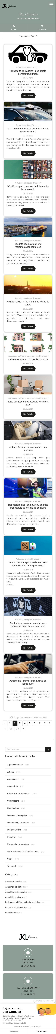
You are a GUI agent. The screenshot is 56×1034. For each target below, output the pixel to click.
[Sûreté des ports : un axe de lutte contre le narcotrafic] (28, 169)
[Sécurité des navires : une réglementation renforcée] (28, 227)
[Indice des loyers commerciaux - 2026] (28, 342)
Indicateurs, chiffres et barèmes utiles (22, 902)
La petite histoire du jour (16, 907)
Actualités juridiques (14, 887)
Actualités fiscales (13, 881)
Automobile (12, 786)
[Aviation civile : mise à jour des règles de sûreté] (28, 284)
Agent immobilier (15, 764)
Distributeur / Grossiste (18, 822)
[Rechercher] (48, 749)
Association (12, 779)
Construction (13, 808)
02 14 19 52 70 (28, 994)
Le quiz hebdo (11, 912)
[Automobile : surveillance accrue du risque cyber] (28, 664)
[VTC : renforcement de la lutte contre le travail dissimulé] (28, 111)
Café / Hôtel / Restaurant (18, 793)
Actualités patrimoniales (16, 892)
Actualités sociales (14, 897)
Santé (10, 859)
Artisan (10, 772)
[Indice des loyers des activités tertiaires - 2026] (28, 384)
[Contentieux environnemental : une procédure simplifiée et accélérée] (28, 606)
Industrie (11, 837)
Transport (11, 866)
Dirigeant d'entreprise (17, 815)
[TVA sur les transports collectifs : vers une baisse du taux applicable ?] (28, 545)
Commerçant (13, 801)
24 (17, 728)
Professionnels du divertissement (23, 851)
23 (11, 728)
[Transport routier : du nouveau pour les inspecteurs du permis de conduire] (28, 488)
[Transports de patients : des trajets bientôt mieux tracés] (28, 54)
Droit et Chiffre (14, 830)
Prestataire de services (18, 844)
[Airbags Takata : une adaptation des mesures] (28, 430)
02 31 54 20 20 (28, 966)
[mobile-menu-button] (51, 4)
